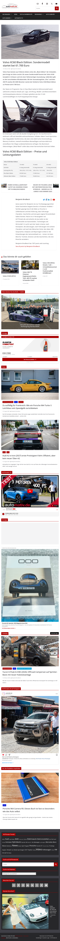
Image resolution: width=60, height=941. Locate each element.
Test (8, 452)
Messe (4, 846)
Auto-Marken (6, 18)
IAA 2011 (29, 842)
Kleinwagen (37, 842)
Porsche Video (46, 846)
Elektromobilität (43, 839)
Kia (32, 842)
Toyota (30, 850)
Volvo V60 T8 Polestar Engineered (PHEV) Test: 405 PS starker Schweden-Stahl (30, 276)
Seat (12, 850)
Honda (3, 842)
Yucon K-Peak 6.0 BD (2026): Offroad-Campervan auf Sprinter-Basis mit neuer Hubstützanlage (29, 673)
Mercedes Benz (51, 842)
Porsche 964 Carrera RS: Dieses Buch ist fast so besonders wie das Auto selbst (28, 810)
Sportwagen (20, 850)
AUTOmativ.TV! (19, 18)
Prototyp (51, 846)
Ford (52, 839)
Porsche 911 (39, 846)
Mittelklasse (9, 846)
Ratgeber (4, 850)
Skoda (15, 850)
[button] (11, 14)
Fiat (50, 839)
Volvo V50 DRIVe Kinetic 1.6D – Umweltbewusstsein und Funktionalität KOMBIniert (50, 268)
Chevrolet (21, 839)
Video (39, 849)
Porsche (21, 402)
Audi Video (12, 839)
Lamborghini (42, 842)
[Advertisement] (30, 533)
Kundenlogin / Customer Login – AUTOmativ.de (46, 938)
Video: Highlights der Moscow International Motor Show (53, 909)
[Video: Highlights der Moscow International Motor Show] (25, 911)
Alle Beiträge (54, 633)
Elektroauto (32, 839)
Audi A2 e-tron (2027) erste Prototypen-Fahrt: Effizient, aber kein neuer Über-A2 (28, 457)
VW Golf (4, 853)
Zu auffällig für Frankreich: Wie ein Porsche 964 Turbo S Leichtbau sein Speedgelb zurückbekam (27, 406)
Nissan (19, 846)
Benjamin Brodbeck (16, 68)
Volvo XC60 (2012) (9, 276)
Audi (4, 452)
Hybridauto (16, 842)
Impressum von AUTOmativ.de (46, 936)
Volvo (53, 850)
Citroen (25, 839)
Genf (55, 839)
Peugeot (26, 846)
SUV (26, 850)
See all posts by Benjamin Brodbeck (28, 246)
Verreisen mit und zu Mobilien (24, 668)
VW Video (9, 853)
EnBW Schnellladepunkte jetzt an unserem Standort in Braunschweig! (18, 187)
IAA (27, 842)
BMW (17, 839)
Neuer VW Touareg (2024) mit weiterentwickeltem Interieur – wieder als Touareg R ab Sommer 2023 (42, 188)
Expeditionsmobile (7, 668)
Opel (23, 846)
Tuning (33, 850)
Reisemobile (38, 14)
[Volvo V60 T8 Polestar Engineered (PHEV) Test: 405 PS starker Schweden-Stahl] (30, 262)
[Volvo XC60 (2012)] (10, 262)
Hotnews (8, 842)
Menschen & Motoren (8, 402)
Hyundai (23, 842)
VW (56, 849)
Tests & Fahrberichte (26, 14)
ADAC (3, 839)
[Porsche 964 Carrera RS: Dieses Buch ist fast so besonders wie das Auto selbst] (30, 788)
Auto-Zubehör (50, 14)
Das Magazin (6, 14)
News (15, 14)
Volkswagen (46, 850)
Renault (9, 850)
